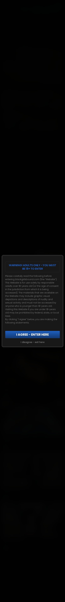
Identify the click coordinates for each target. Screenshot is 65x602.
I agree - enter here (32, 334)
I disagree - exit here (32, 342)
